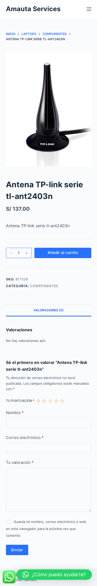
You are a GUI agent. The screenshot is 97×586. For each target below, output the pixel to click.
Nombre (15, 412)
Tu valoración (20, 462)
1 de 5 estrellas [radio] (38, 401)
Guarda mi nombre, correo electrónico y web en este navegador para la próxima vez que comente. (46, 528)
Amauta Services (33, 9)
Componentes (44, 286)
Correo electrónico (25, 437)
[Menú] (89, 9)
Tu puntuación (20, 401)
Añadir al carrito (63, 252)
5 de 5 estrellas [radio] (62, 401)
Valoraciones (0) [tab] (49, 310)
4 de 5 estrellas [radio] (56, 401)
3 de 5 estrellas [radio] (50, 401)
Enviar (17, 549)
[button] (54, 574)
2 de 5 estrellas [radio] (44, 401)
